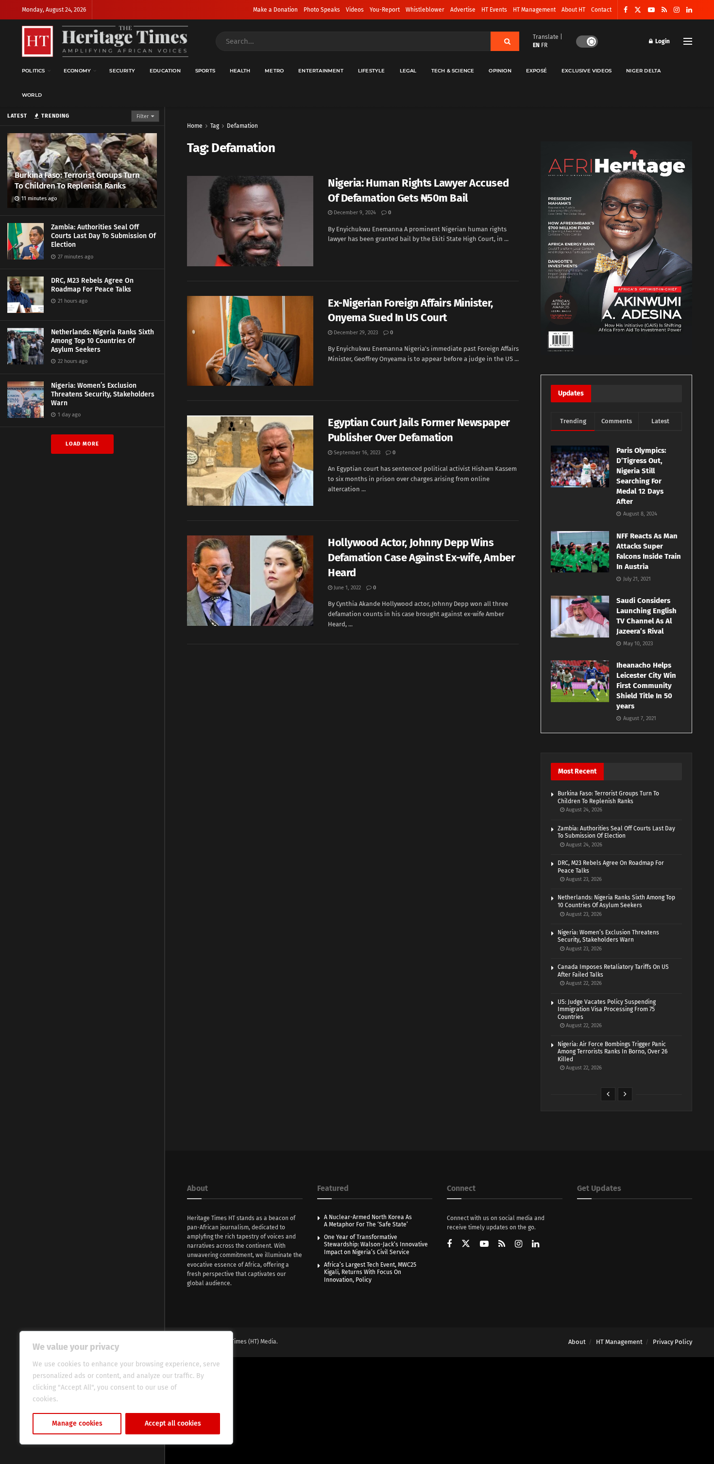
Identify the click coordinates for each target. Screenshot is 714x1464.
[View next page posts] (625, 1094)
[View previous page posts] (608, 1094)
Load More (82, 444)
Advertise (463, 9)
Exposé (536, 71)
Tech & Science (453, 71)
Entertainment (320, 71)
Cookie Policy (81, 1399)
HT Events (494, 9)
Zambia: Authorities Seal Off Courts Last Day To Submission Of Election (103, 236)
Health (240, 71)
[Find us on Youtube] (651, 10)
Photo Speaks (322, 9)
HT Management (534, 9)
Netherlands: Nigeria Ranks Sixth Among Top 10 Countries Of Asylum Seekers (102, 341)
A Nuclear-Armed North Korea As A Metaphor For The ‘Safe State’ (368, 1221)
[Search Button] (505, 41)
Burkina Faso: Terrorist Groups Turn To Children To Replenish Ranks (77, 180)
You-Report (385, 9)
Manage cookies (77, 1423)
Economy (77, 71)
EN (536, 45)
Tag (214, 125)
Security (122, 71)
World (32, 95)
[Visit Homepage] (105, 41)
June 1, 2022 (346, 588)
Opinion (500, 71)
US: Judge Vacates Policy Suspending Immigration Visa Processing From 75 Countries (607, 1009)
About (577, 1341)
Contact (601, 9)
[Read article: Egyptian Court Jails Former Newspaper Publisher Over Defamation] (250, 460)
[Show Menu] (687, 41)
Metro (274, 71)
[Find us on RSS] (664, 10)
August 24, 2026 (583, 810)
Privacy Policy (672, 1341)
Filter (142, 116)
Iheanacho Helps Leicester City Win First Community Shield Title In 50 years (646, 685)
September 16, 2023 (356, 452)
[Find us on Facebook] (626, 10)
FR (544, 45)
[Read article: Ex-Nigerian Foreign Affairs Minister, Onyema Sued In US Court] (250, 341)
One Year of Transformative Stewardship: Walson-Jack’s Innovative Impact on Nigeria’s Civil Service (376, 1245)
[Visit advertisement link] (616, 248)
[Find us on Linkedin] (535, 1245)
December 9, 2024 (354, 212)
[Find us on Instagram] (677, 10)
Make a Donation (275, 9)
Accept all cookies (173, 1423)
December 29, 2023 (355, 332)
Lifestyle (371, 71)
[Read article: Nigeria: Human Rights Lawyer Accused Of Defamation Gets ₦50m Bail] (250, 221)
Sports (205, 71)
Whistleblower (425, 9)
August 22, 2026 (583, 983)
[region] (126, 1388)
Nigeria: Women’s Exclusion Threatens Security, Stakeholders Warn (102, 394)
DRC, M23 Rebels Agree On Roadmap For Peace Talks (92, 284)
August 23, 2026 (583, 879)
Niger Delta (643, 71)
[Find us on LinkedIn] (689, 10)
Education (165, 71)
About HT (573, 9)
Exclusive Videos (586, 71)
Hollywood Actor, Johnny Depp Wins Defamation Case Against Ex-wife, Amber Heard (421, 557)
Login (662, 41)
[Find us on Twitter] (637, 10)
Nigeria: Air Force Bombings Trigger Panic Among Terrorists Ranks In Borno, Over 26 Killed (612, 1052)
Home (195, 125)
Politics (33, 71)
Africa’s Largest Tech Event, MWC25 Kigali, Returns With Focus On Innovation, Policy (370, 1272)
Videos (355, 9)
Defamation (242, 125)
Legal (408, 71)
